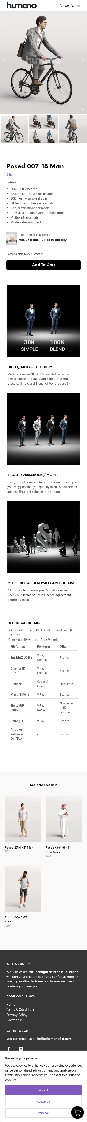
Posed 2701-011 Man (19, 847)
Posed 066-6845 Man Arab (57, 850)
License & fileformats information (25, 253)
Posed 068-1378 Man (16, 920)
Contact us (14, 1020)
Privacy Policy (16, 1015)
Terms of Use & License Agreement (47, 595)
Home (10, 1005)
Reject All (43, 1113)
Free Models (49, 639)
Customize (43, 1101)
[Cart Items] (73, 6)
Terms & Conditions (20, 1010)
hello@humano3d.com (54, 1039)
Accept (43, 1090)
